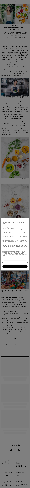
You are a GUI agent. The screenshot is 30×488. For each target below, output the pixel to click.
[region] (15, 244)
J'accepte (15, 266)
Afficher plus (14, 262)
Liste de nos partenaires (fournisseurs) (11, 257)
